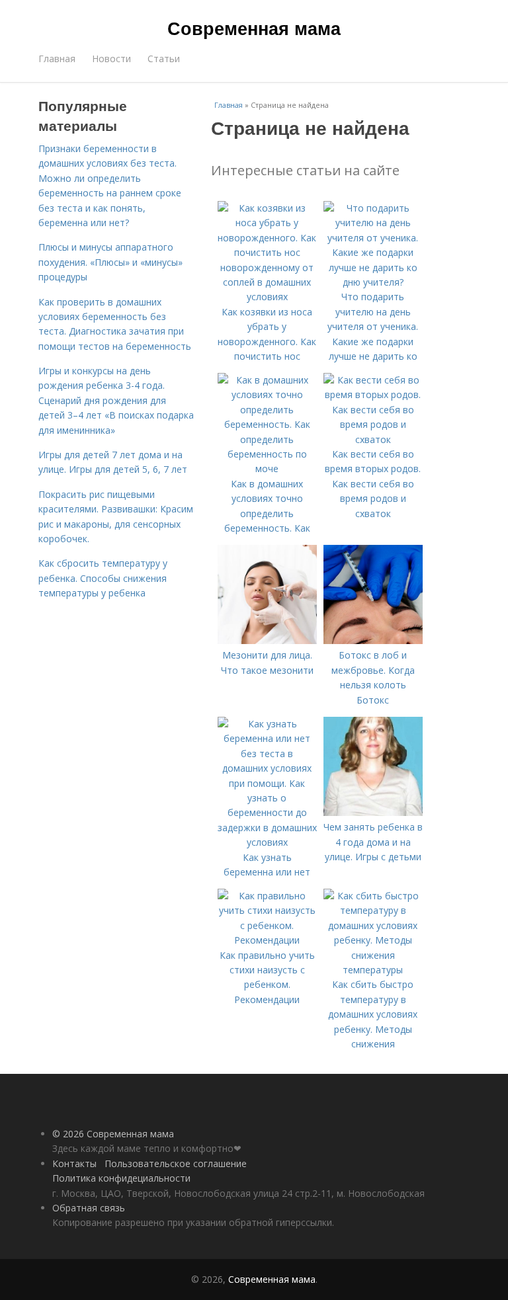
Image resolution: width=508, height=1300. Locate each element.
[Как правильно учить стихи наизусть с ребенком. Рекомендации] (267, 940)
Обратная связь (88, 1207)
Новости (111, 58)
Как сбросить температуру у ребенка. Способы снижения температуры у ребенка (102, 578)
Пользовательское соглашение (176, 1163)
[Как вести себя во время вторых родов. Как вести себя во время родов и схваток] (373, 439)
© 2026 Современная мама (113, 1133)
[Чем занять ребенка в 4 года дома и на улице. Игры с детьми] (373, 812)
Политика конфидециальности (121, 1178)
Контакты (74, 1163)
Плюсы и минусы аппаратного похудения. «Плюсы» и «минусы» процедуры (110, 262)
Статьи (164, 58)
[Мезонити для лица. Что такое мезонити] (267, 640)
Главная (56, 58)
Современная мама (254, 27)
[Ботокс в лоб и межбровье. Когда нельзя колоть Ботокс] (373, 640)
